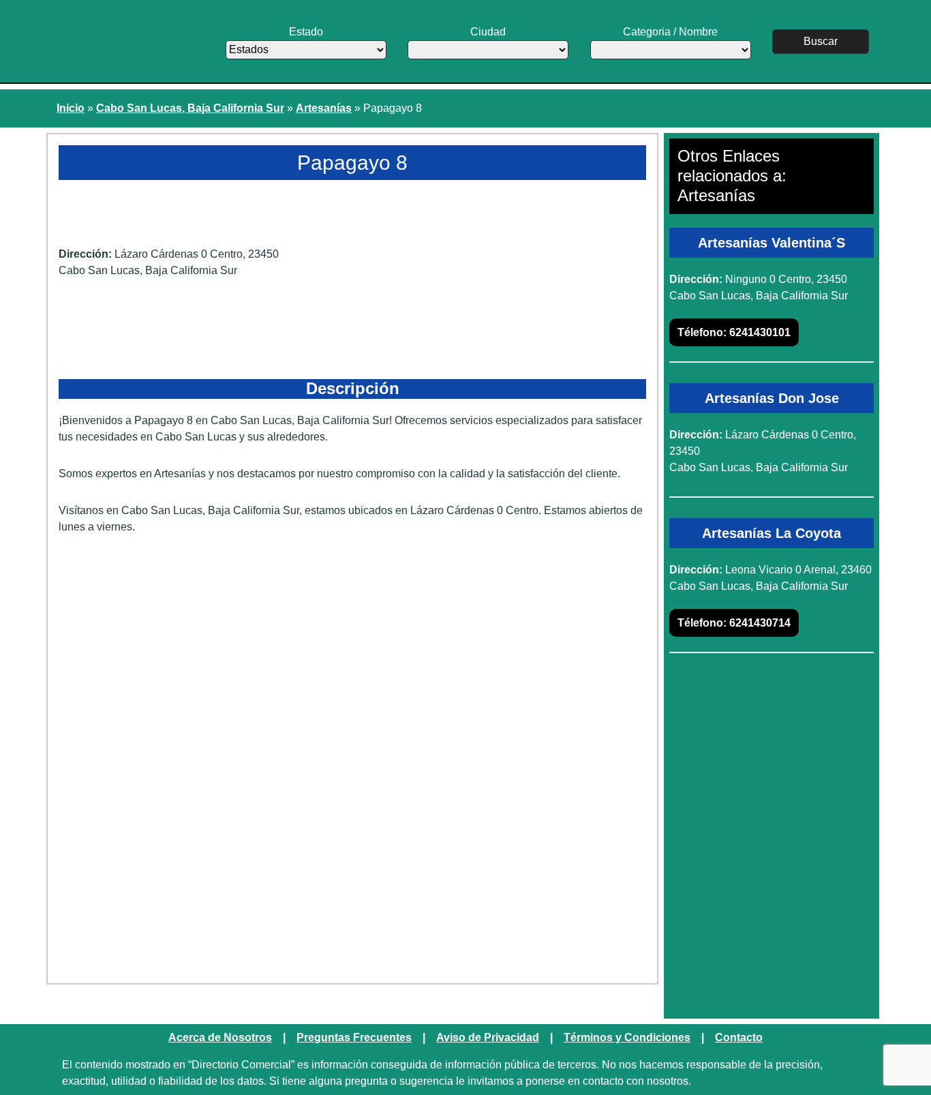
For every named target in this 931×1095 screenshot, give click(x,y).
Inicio (71, 108)
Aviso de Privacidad (487, 1037)
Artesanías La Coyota (771, 533)
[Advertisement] (352, 651)
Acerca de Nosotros (220, 1037)
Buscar (821, 41)
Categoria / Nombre (670, 32)
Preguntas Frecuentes (354, 1037)
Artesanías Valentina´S (771, 242)
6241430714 (734, 623)
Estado (306, 32)
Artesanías (324, 108)
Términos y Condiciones (627, 1037)
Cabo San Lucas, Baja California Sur (190, 108)
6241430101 (734, 332)
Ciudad (488, 32)
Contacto (739, 1037)
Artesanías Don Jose (772, 398)
